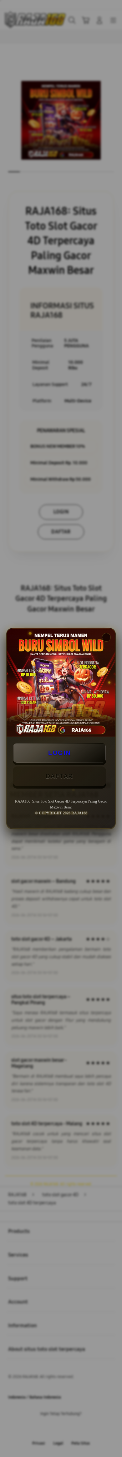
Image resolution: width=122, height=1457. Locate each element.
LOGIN (59, 752)
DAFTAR (59, 776)
